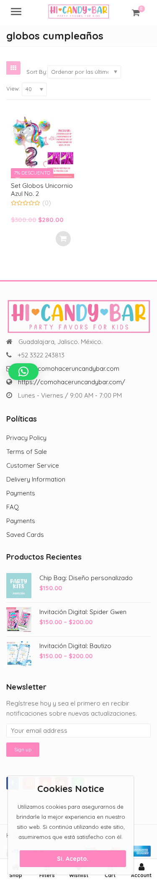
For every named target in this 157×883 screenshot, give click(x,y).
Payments (20, 493)
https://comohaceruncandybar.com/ (71, 382)
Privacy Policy (26, 438)
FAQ (12, 507)
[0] (136, 12)
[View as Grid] (13, 68)
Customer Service (32, 465)
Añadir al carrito (63, 238)
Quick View (46, 185)
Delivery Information (35, 479)
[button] (23, 371)
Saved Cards (25, 535)
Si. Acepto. (72, 858)
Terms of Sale (26, 452)
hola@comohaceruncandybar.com (69, 368)
